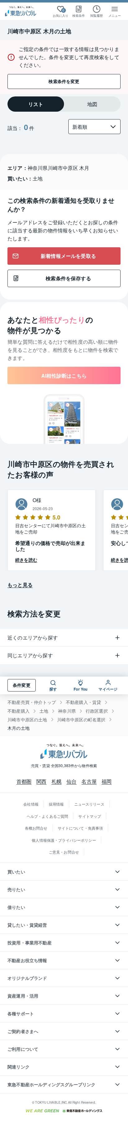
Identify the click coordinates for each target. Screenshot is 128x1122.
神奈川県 (67, 711)
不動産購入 (18, 711)
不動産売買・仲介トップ (31, 702)
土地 (43, 711)
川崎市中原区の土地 (27, 720)
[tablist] (64, 104)
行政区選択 (97, 711)
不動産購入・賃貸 (83, 702)
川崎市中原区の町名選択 (81, 720)
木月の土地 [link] (18, 728)
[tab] (35, 104)
